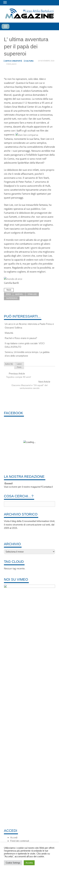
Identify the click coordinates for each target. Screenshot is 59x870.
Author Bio (9, 364)
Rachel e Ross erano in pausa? (21, 338)
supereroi (11, 298)
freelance (11, 64)
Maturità (9, 332)
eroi (8, 294)
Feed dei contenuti (19, 840)
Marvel (19, 294)
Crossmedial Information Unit (38, 521)
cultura (29, 61)
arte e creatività (13, 61)
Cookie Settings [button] (13, 863)
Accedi (13, 837)
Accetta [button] (29, 863)
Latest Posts (19, 365)
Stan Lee (32, 294)
